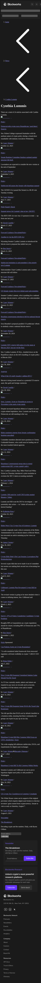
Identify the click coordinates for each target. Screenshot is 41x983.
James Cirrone (8, 542)
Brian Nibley (7, 661)
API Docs (6, 962)
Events (5, 926)
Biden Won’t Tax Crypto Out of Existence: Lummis (19, 526)
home (7, 22)
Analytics (6, 934)
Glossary (6, 976)
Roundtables (7, 930)
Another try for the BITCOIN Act (12, 237)
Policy (3, 122)
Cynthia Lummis (11, 99)
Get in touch (25, 887)
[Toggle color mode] (36, 4)
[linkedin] (10, 909)
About (5, 942)
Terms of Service (9, 973)
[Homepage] (12, 4)
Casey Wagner (8, 143)
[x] (14, 909)
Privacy (6, 969)
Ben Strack (7, 248)
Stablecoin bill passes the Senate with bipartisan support (20, 186)
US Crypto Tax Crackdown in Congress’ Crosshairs (19, 794)
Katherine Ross (8, 511)
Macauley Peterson (21, 751)
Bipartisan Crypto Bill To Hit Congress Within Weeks (19, 765)
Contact (6, 949)
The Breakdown (6, 822)
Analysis (4, 371)
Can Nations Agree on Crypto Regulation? (15, 647)
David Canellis (8, 223)
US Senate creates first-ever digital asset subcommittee (20, 291)
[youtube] (5, 909)
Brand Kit (6, 953)
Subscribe (29, 858)
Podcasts (6, 919)
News (7, 61)
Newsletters (7, 923)
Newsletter (4, 818)
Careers (6, 946)
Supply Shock (10, 207)
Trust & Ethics (8, 965)
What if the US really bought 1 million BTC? (16, 376)
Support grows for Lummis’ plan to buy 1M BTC (18, 211)
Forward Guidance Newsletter (11, 232)
